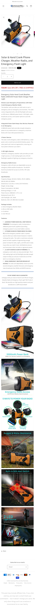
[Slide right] (21, 54)
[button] (3, 6)
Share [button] (4, 551)
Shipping (3, 70)
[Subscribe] (26, 567)
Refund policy (12, 583)
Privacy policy (19, 583)
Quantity (3, 73)
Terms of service (27, 583)
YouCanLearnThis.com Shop (16, 580)
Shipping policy (18, 585)
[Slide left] (14, 54)
